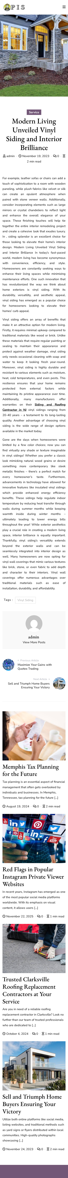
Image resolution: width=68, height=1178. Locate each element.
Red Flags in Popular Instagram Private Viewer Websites (33, 876)
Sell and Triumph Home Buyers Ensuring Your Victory (32, 1103)
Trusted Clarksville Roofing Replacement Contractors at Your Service (29, 990)
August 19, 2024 (17, 806)
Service (34, 112)
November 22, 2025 (19, 916)
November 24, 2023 (19, 1149)
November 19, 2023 (35, 156)
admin (11, 156)
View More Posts (34, 642)
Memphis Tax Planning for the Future (30, 770)
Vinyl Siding (25, 600)
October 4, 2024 (17, 1034)
